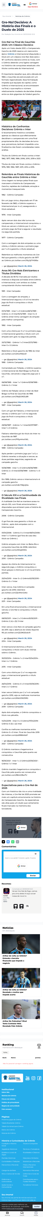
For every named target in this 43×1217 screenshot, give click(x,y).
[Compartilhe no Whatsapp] (13, 841)
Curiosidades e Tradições (11, 1161)
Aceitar (37, 1206)
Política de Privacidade (14, 1208)
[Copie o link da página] (17, 841)
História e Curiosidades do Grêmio (18, 1141)
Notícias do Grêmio (9, 1096)
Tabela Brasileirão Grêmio (11, 1123)
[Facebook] (39, 1078)
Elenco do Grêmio (8, 1130)
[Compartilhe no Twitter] (3, 841)
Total (5, 1052)
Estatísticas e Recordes (31, 1161)
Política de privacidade (10, 1102)
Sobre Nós (5, 1092)
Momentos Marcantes (31, 1170)
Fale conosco (7, 1109)
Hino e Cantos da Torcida (11, 1174)
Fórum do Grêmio (8, 1099)
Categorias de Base (9, 1170)
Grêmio (11, 54)
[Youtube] (27, 1078)
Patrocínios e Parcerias (10, 1165)
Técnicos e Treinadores (31, 1149)
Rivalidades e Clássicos (31, 1152)
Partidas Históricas (8, 1158)
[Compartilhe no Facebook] (8, 841)
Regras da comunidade (11, 1106)
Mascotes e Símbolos (30, 1158)
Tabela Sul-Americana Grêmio (12, 1126)
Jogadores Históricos (9, 1149)
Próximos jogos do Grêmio (11, 1120)
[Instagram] (33, 1078)
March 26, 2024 (25, 266)
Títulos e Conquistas (30, 1143)
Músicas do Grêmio (9, 1133)
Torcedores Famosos (30, 1185)
